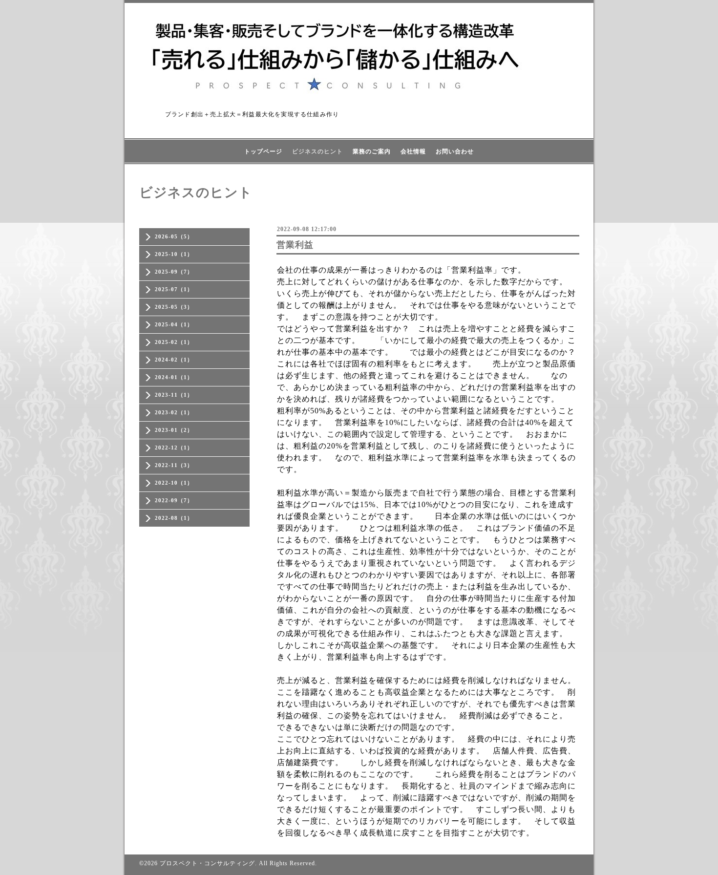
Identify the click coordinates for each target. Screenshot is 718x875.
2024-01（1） (174, 377)
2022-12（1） (174, 447)
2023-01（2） (174, 430)
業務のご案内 (372, 151)
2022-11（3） (174, 465)
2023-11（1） (174, 395)
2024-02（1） (174, 360)
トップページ (263, 151)
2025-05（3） (174, 307)
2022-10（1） (174, 483)
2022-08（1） (174, 518)
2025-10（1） (174, 254)
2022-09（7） (174, 500)
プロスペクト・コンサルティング (207, 863)
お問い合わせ (455, 151)
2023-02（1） (174, 412)
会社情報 (413, 151)
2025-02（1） (174, 342)
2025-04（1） (174, 324)
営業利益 (295, 245)
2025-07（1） (174, 289)
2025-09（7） (174, 272)
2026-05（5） (174, 236)
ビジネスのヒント (317, 151)
